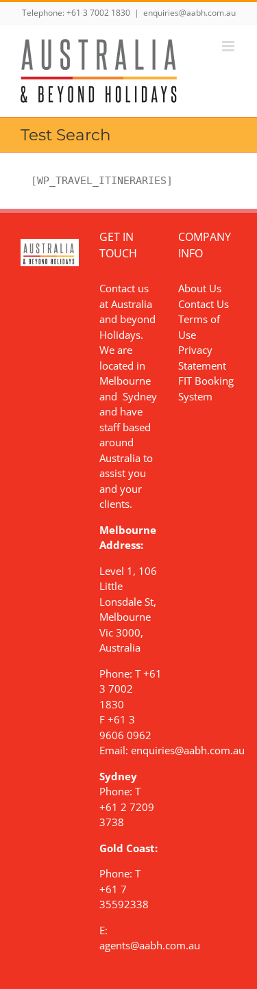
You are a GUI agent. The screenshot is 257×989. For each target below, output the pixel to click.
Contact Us (203, 304)
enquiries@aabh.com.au (189, 12)
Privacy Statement (202, 357)
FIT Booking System (206, 388)
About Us (199, 288)
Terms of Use (199, 327)
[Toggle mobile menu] (229, 46)
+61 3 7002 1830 (98, 12)
